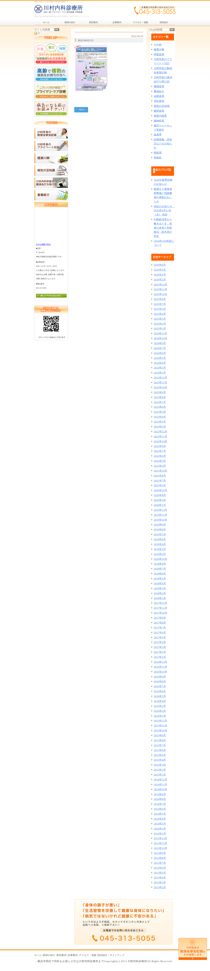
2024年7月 (160, 348)
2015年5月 (160, 755)
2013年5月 (160, 872)
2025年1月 (160, 328)
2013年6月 (160, 867)
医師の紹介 (49, 955)
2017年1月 (160, 657)
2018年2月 (160, 593)
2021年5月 (160, 485)
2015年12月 (160, 720)
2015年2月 (160, 769)
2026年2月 (160, 279)
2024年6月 (160, 353)
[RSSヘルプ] (39, 33)
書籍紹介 (159, 91)
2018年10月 (160, 559)
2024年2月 (160, 372)
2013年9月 (160, 853)
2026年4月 (160, 274)
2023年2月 (160, 426)
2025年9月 (160, 299)
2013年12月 (160, 838)
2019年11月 (160, 514)
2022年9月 (160, 446)
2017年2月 (160, 652)
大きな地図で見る (43, 244)
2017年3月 (160, 647)
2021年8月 (160, 475)
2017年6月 (160, 632)
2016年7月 (160, 686)
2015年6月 (160, 750)
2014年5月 (160, 813)
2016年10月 (160, 671)
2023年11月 (160, 382)
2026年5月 (160, 269)
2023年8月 (160, 397)
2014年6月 (160, 809)
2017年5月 (160, 637)
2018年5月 (160, 578)
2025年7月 (160, 304)
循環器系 (159, 86)
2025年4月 (160, 313)
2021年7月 (160, 480)
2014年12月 (160, 779)
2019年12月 (160, 510)
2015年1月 (160, 774)
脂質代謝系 (160, 115)
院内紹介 (103, 955)
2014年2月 (160, 828)
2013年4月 (160, 877)
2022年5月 (160, 461)
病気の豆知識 (161, 106)
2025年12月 (160, 284)
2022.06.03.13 (85, 40)
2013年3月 (160, 882)
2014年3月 (160, 823)
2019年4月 (160, 544)
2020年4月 (160, 500)
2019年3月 (160, 549)
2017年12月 (160, 603)
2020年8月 (160, 495)
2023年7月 (160, 402)
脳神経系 (159, 120)
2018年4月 (160, 583)
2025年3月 (160, 318)
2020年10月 (160, 490)
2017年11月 (160, 608)
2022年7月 (160, 451)
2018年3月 (160, 588)
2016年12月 (160, 662)
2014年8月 (160, 799)
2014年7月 (160, 804)
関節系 (158, 152)
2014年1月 (160, 833)
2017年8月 (160, 622)
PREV (82, 110)
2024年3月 (160, 367)
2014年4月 (160, 818)
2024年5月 (160, 358)
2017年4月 (160, 642)
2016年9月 (160, 676)
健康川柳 (159, 49)
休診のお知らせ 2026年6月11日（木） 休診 (164, 210)
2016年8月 (160, 681)
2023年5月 (160, 411)
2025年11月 (160, 289)
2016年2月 (160, 711)
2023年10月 (160, 387)
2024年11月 (160, 333)
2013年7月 (160, 863)
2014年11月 (160, 784)
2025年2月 (160, 323)
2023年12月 (160, 377)
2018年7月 (160, 568)
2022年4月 (160, 465)
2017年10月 (160, 612)
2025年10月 (160, 294)
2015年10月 (160, 730)
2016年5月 (160, 696)
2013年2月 (160, 887)
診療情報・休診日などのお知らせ (163, 143)
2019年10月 (160, 519)
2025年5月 (160, 309)
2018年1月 (160, 598)
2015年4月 (160, 759)
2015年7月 (160, 745)
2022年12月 (160, 431)
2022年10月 (160, 441)
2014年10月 (160, 789)
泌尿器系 (159, 96)
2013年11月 (160, 843)
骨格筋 (158, 157)
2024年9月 (160, 343)
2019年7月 (160, 534)
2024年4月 (160, 363)
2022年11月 (160, 436)
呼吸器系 (159, 54)
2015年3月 (160, 764)
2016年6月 (160, 691)
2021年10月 (160, 470)
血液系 (158, 134)
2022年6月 (160, 456)
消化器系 (159, 101)
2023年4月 (160, 416)
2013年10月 (160, 848)
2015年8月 (160, 740)
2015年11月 (160, 725)
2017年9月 (160, 617)
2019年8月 (160, 529)
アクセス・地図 (87, 955)
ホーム (38, 955)
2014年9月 (160, 794)
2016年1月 (160, 715)
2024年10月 (160, 338)
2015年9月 (160, 735)
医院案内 (62, 955)
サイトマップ (117, 955)
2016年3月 (160, 706)
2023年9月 (160, 392)
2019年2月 (160, 554)
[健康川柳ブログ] (51, 162)
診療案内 (73, 955)
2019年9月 (160, 524)
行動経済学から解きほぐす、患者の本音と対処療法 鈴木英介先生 (163, 228)
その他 (158, 44)
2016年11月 (160, 666)
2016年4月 (160, 701)
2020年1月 (160, 505)
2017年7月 (160, 627)
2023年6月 (160, 407)
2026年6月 (160, 264)
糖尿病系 (159, 110)
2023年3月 (160, 421)
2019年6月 (160, 539)
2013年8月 (160, 858)
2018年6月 (160, 573)
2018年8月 (160, 563)
